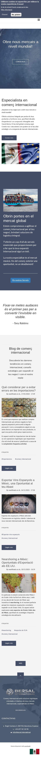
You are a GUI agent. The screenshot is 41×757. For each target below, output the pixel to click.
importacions (7, 459)
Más (20, 663)
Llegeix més (10, 469)
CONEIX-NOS (20, 62)
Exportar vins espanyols (11, 534)
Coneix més (9, 138)
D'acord (4, 14)
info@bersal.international (22, 732)
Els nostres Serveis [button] (20, 280)
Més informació (6, 10)
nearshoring (7, 630)
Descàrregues (20, 710)
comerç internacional (23, 459)
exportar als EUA (21, 630)
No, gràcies (16, 14)
